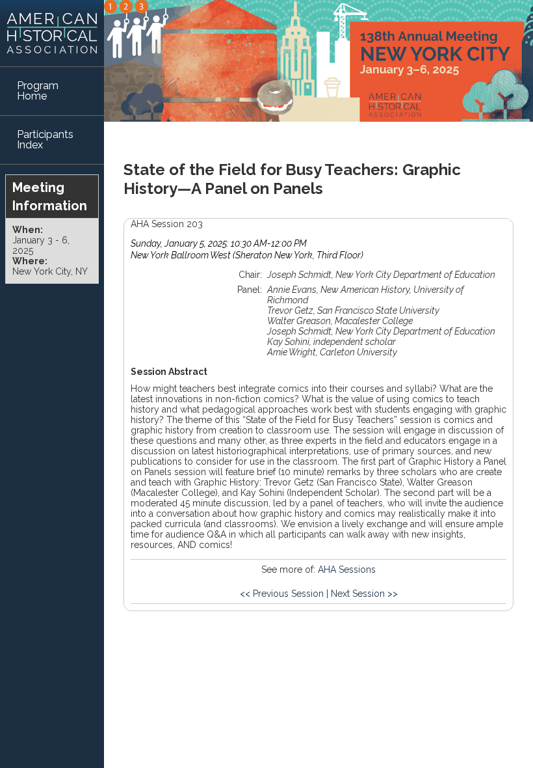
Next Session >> (364, 593)
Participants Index (45, 139)
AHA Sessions (347, 569)
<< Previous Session (282, 593)
